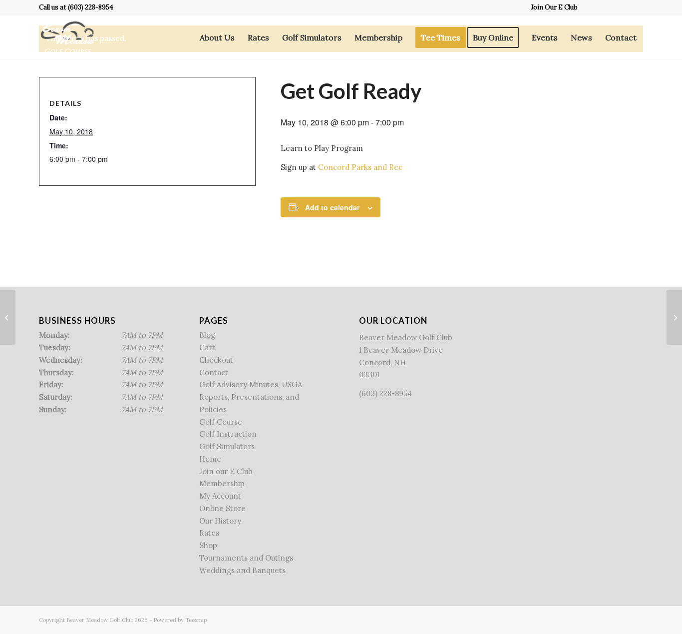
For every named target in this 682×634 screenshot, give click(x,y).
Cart (207, 347)
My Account (220, 496)
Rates (209, 533)
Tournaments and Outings (246, 558)
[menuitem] (552, 7)
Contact (213, 372)
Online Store (222, 508)
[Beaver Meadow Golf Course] (67, 37)
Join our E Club (226, 471)
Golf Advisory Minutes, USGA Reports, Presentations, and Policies (250, 397)
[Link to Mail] (635, 7)
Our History (220, 521)
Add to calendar (332, 207)
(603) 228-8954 (90, 7)
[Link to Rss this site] (620, 7)
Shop (208, 545)
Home (210, 459)
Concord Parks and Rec (360, 167)
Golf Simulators (227, 446)
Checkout (216, 360)
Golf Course (220, 422)
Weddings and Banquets (242, 570)
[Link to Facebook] (590, 7)
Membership (222, 483)
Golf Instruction (228, 434)
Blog (207, 335)
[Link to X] (605, 7)
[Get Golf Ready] (7, 317)
